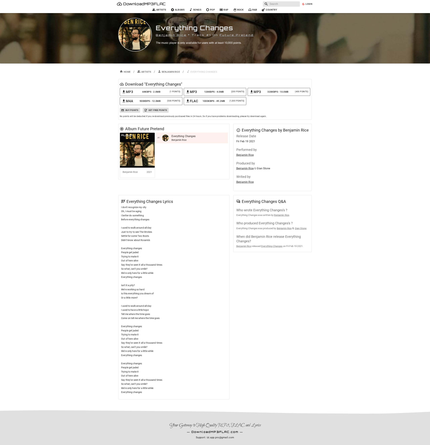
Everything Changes (271, 246)
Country (271, 9)
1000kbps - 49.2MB (217, 101)
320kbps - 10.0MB (281, 92)
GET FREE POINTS (157, 110)
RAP (226, 9)
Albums (179, 9)
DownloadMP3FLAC (144, 4)
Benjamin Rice (171, 35)
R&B (254, 9)
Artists (161, 9)
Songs (197, 9)
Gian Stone (300, 228)
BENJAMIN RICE (171, 71)
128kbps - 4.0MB (217, 92)
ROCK (240, 9)
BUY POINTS (131, 110)
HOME (127, 71)
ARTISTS (146, 71)
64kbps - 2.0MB (153, 92)
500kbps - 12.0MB (153, 101)
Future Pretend (237, 35)
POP (212, 9)
